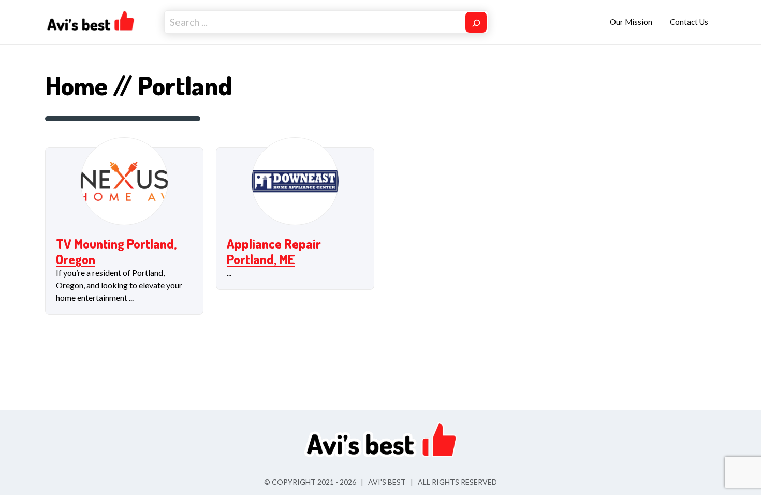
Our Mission (631, 21)
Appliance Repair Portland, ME (274, 251)
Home (76, 85)
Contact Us (689, 21)
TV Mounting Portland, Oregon (116, 251)
